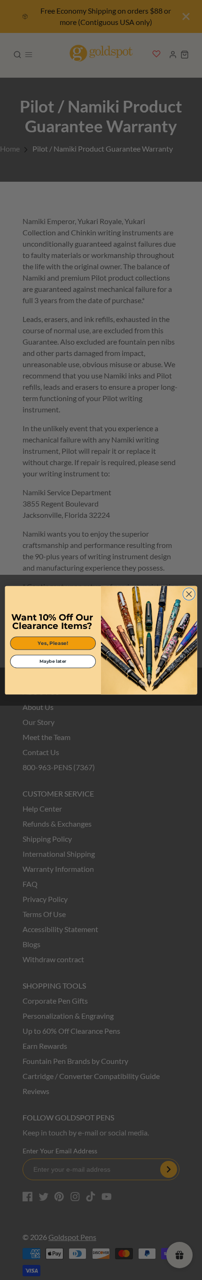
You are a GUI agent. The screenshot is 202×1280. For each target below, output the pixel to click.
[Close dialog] (189, 594)
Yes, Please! (53, 643)
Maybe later (53, 661)
